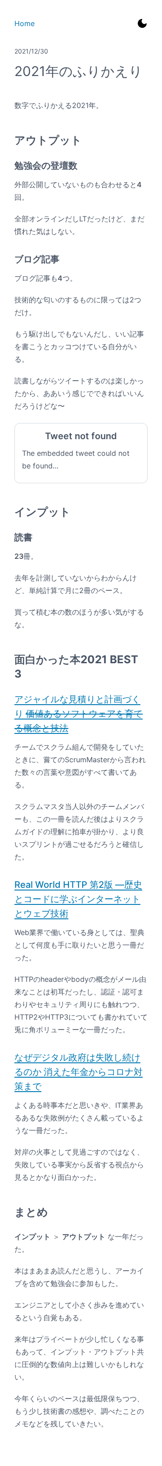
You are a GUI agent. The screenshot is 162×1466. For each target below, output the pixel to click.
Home (24, 23)
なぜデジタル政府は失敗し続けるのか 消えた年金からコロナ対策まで (78, 1072)
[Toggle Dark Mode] (142, 23)
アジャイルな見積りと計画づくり (78, 713)
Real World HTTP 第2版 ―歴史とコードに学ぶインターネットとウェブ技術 (78, 899)
